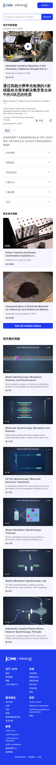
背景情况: (10, 162)
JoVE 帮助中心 (12, 684)
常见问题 (33, 688)
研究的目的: (11, 172)
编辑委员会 (34, 677)
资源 (7, 713)
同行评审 (33, 684)
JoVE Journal (35, 702)
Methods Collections (38, 706)
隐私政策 (32, 757)
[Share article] (50, 120)
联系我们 (45, 5)
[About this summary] (14, 130)
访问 (7, 709)
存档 (31, 716)
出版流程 (33, 673)
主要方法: (10, 182)
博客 (7, 680)
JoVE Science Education (12, 739)
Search (47, 16)
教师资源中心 (11, 748)
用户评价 (9, 702)
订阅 (7, 706)
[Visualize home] (21, 5)
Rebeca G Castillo (41, 101)
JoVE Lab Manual (13, 744)
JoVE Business (12, 734)
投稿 (31, 692)
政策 (39, 757)
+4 (25, 113)
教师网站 (9, 752)
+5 (5, 103)
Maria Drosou (25, 101)
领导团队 (9, 677)
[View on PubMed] (46, 120)
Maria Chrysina (9, 101)
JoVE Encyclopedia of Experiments (39, 710)
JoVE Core (10, 731)
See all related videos (28, 325)
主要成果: (10, 192)
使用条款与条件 (20, 757)
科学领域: (10, 152)
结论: (8, 202)
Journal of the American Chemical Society (18, 118)
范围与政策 (34, 680)
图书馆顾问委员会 (13, 717)
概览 (7, 673)
